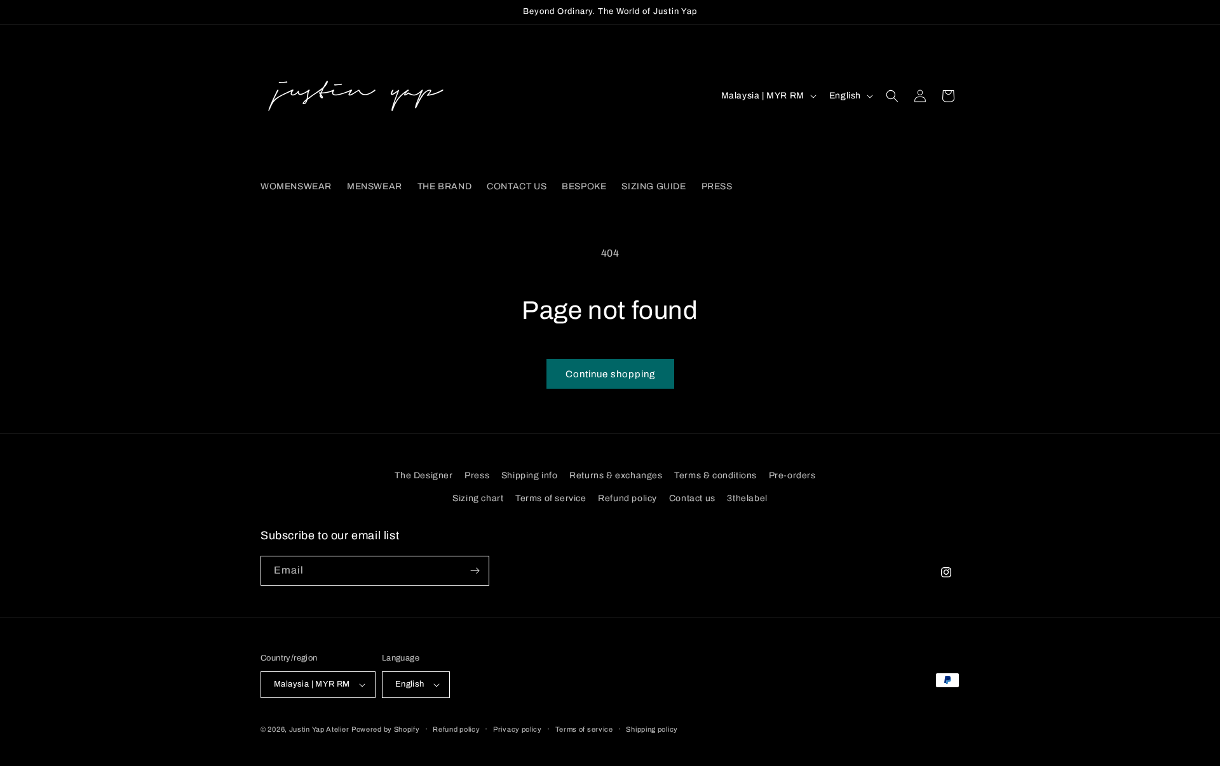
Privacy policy (517, 729)
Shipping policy (652, 729)
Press (476, 475)
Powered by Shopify (385, 729)
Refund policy (627, 498)
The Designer (423, 475)
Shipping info (529, 475)
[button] (892, 96)
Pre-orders (792, 475)
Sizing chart (477, 498)
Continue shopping (610, 374)
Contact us (692, 498)
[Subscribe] (475, 571)
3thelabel (747, 498)
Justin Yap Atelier (319, 729)
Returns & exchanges (615, 475)
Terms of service (550, 498)
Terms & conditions (715, 475)
